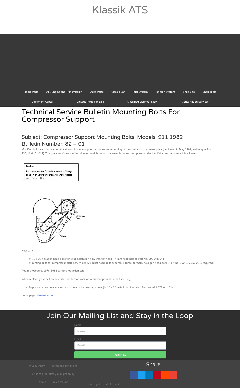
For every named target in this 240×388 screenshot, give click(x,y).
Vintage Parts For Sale (90, 101)
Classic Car (118, 91)
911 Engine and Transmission (64, 91)
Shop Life (189, 91)
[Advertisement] (120, 60)
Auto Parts (96, 91)
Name (77, 325)
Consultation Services (195, 101)
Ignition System (165, 91)
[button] (134, 375)
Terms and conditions (64, 365)
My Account (60, 382)
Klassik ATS (120, 10)
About (42, 382)
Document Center (42, 101)
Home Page (31, 91)
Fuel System (140, 91)
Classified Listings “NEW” (143, 101)
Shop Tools (209, 91)
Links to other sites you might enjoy (53, 374)
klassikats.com (45, 295)
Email (77, 339)
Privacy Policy (37, 365)
